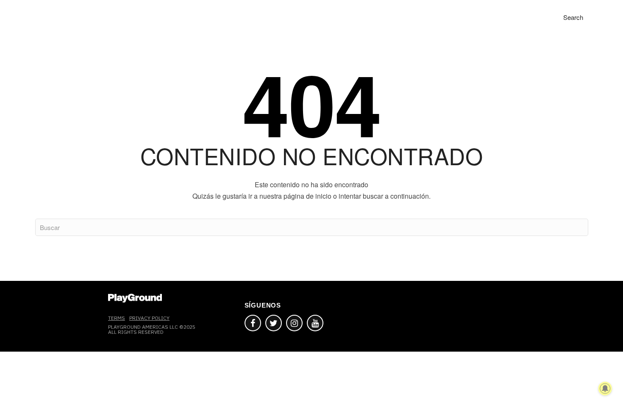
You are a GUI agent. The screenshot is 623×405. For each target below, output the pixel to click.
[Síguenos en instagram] (294, 323)
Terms (116, 318)
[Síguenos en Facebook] (253, 323)
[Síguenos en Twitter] (273, 323)
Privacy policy (149, 318)
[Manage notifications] (605, 388)
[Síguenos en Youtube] (315, 323)
